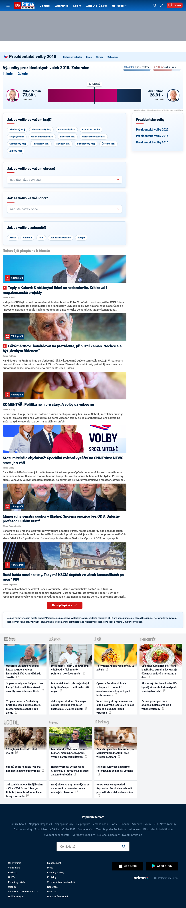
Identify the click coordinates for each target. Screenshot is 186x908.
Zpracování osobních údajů (61, 882)
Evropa (81, 237)
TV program (83, 824)
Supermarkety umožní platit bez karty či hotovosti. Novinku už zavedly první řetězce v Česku (24, 687)
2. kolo (23, 74)
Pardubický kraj (41, 143)
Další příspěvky (62, 605)
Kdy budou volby (141, 824)
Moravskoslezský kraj (93, 136)
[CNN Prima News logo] (24, 5)
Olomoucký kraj (17, 143)
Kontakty (51, 877)
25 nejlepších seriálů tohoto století (22, 751)
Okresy (99, 57)
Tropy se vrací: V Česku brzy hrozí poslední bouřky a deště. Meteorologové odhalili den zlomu (23, 707)
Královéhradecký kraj (42, 136)
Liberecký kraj (67, 136)
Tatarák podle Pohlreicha (111, 829)
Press (50, 867)
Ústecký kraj (108, 143)
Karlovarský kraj (66, 129)
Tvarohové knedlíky (83, 835)
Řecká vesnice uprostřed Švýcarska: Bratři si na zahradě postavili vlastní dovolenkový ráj (115, 788)
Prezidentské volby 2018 (152, 136)
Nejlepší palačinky (108, 835)
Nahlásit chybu (15, 896)
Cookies (12, 887)
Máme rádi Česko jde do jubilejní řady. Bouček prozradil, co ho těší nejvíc (70, 687)
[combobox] (63, 179)
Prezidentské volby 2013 (152, 142)
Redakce (51, 891)
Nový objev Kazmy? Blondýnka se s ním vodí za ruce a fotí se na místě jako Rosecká (70, 788)
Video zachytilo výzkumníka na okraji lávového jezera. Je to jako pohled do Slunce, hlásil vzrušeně (115, 707)
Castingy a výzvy (55, 872)
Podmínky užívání (17, 882)
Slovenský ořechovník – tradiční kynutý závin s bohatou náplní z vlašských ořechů (159, 687)
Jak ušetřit (119, 6)
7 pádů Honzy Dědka (47, 829)
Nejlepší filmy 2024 (40, 824)
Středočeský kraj (86, 143)
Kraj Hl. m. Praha (91, 129)
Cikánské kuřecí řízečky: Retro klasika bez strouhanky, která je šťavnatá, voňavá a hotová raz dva (159, 671)
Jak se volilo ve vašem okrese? (31, 169)
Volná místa (14, 867)
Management (54, 863)
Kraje (89, 57)
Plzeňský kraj (63, 143)
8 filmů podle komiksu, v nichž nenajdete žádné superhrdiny (23, 768)
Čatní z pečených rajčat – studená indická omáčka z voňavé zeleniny (156, 705)
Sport (77, 6)
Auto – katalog (23, 829)
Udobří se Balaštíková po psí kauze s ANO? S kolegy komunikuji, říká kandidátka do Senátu (23, 671)
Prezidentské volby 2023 (152, 129)
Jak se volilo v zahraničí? (26, 228)
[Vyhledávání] (154, 5)
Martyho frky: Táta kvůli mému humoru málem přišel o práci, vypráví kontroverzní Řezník (68, 753)
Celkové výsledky (72, 57)
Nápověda (52, 887)
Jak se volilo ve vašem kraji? (29, 120)
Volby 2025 (68, 829)
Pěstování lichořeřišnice (158, 829)
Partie (114, 824)
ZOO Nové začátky (165, 824)
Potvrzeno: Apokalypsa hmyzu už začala (115, 667)
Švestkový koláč (132, 835)
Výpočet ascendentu (56, 835)
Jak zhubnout (18, 824)
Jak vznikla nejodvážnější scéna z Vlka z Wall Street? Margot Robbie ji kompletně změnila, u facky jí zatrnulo (24, 790)
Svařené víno (86, 829)
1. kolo (8, 74)
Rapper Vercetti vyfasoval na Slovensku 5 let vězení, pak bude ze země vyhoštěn (70, 770)
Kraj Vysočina (16, 136)
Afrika (12, 237)
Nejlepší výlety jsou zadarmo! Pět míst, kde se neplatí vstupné (114, 768)
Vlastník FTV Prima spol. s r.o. (23, 891)
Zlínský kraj (15, 150)
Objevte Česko (96, 6)
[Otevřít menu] (8, 5)
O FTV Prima (14, 863)
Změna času (100, 824)
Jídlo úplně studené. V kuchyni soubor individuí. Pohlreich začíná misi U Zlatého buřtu (68, 705)
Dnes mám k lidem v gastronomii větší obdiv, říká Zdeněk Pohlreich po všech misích (70, 669)
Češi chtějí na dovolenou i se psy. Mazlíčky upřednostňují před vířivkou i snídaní (115, 753)
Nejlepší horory (64, 824)
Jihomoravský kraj (41, 129)
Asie (41, 237)
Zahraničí (61, 6)
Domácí (44, 6)
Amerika (27, 237)
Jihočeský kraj (17, 129)
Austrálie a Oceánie (60, 237)
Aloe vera (135, 829)
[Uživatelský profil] (161, 5)
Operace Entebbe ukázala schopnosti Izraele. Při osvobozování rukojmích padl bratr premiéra (113, 689)
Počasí (124, 824)
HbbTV (11, 877)
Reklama (12, 872)
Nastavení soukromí (57, 896)
